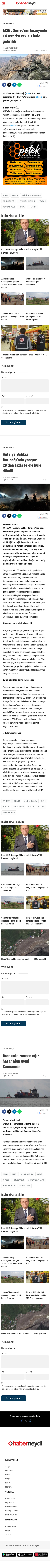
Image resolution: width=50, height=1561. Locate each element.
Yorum (5, 377)
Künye (7, 1530)
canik (44, 801)
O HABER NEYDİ (9, 201)
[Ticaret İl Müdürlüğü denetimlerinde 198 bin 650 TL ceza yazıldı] (25, 338)
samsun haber (9, 207)
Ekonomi (8, 1487)
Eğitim (7, 1483)
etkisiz (39, 97)
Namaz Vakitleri (11, 1507)
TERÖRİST (33, 207)
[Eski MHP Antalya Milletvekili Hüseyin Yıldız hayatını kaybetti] (25, 232)
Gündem (44, 50)
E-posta (29, 396)
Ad (3, 396)
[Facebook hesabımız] (22, 1420)
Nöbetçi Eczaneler (12, 1511)
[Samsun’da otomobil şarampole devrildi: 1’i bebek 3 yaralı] (37, 301)
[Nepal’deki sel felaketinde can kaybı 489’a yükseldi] (25, 942)
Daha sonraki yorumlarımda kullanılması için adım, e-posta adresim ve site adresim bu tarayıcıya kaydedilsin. (24, 411)
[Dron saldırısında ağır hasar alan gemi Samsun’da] (37, 266)
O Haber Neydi (10, 1526)
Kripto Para (9, 1502)
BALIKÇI (17, 801)
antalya (7, 801)
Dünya (7, 1479)
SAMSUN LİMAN (25, 1186)
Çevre (7, 1475)
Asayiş (37, 50)
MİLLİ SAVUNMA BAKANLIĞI (32, 195)
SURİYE (22, 207)
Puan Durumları (11, 1515)
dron (15, 1174)
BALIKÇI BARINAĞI (31, 801)
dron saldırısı (28, 1174)
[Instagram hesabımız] (30, 1420)
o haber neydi (19, 807)
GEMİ (40, 1174)
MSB (28, 93)
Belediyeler (9, 1471)
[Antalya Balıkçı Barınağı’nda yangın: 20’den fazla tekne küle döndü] (12, 266)
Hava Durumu (10, 1498)
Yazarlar (8, 1534)
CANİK (6, 195)
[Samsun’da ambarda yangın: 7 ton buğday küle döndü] (12, 301)
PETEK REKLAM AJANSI (27, 201)
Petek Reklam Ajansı (31, 1545)
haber (15, 195)
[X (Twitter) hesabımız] (26, 1420)
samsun (43, 201)
